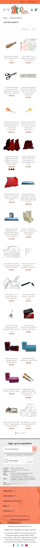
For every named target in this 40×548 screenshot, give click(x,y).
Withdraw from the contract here (20, 519)
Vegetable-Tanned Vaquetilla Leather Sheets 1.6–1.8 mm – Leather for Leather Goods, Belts (12, 160)
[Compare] (10, 54)
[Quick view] (14, 54)
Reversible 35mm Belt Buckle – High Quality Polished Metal (11, 424)
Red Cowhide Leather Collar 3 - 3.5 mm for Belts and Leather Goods (11, 197)
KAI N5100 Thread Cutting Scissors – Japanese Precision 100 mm (11, 328)
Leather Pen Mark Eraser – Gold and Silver (28, 296)
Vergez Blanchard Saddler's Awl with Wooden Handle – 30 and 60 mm (28, 392)
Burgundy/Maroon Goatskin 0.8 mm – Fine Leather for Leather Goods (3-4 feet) (28, 160)
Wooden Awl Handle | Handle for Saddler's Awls (11, 58)
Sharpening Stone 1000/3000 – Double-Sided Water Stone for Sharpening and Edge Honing (28, 198)
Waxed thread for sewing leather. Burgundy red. (11, 360)
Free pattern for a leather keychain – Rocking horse (11, 296)
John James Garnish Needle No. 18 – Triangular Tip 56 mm (28, 265)
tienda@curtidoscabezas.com (19, 481)
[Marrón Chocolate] (11, 169)
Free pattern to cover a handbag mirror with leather (28, 424)
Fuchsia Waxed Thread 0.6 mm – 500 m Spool (12, 390)
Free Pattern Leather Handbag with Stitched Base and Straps (11, 265)
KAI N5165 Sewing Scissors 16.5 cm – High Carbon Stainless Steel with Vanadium (11, 90)
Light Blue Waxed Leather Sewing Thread (28, 359)
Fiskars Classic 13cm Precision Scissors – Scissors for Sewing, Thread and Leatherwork (28, 125)
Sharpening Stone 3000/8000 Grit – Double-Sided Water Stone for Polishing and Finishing (11, 232)
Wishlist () (33, 2)
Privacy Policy (23, 483)
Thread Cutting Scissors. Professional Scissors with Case (28, 327)
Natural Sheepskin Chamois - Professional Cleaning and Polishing (28, 231)
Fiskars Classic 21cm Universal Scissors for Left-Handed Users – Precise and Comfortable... (11, 125)
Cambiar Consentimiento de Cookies (16, 516)
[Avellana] (9, 169)
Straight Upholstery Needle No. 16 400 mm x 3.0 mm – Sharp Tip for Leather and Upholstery (28, 91)
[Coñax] (13, 169)
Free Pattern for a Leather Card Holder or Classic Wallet (28, 58)
